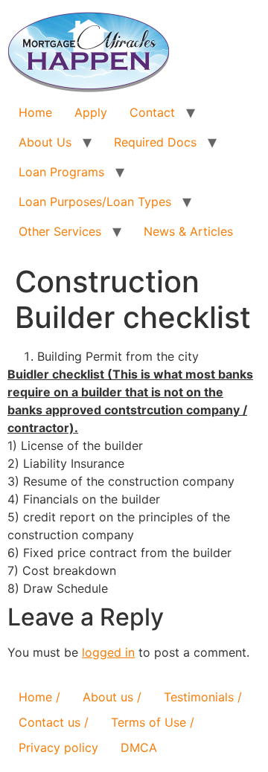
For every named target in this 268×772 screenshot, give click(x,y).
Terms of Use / (152, 722)
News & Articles (188, 231)
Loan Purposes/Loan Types (95, 201)
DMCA (139, 747)
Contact (152, 112)
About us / (112, 696)
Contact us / (54, 722)
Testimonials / (203, 696)
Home (35, 112)
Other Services (60, 231)
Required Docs (155, 142)
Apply (90, 112)
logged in (108, 652)
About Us (45, 142)
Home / (39, 696)
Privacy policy (58, 747)
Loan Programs (61, 171)
